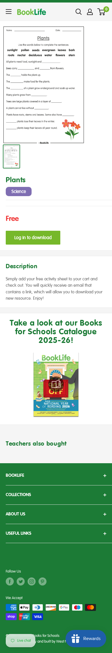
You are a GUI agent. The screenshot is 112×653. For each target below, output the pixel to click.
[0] (101, 11)
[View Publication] (56, 384)
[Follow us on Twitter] (21, 581)
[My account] (90, 12)
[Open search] (79, 12)
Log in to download (33, 238)
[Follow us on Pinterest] (42, 581)
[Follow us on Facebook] (10, 581)
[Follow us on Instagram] (32, 581)
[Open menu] (8, 11)
